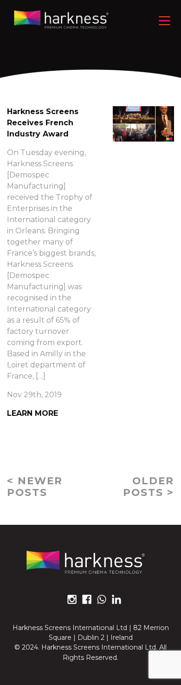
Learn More (32, 413)
